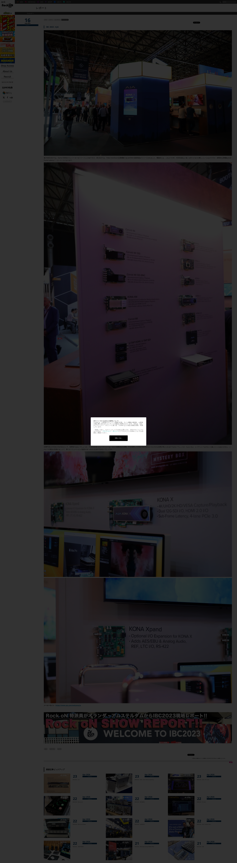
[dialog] (118, 431)
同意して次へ (118, 438)
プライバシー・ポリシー (110, 431)
